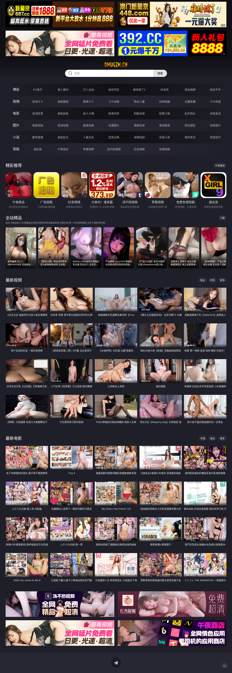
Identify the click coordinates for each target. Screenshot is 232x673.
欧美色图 (88, 125)
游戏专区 (113, 90)
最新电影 (14, 438)
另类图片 (215, 125)
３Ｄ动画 (113, 101)
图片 (16, 125)
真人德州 (63, 90)
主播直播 (190, 101)
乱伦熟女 (190, 113)
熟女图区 (190, 125)
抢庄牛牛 (215, 90)
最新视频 (14, 280)
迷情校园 (139, 137)
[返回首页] (224, 665)
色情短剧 (164, 149)
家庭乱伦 (63, 137)
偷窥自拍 (37, 125)
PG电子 (37, 90)
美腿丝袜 (139, 125)
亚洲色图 (63, 125)
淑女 (212, 438)
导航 (16, 149)
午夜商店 (63, 149)
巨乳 (212, 280)
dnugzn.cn (116, 64)
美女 (202, 280)
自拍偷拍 (63, 101)
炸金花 (164, 90)
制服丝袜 (139, 113)
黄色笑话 (190, 137)
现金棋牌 (190, 90)
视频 (16, 101)
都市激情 (37, 137)
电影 (16, 113)
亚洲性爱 (37, 113)
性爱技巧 (215, 137)
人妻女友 (88, 137)
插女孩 (38, 149)
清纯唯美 (164, 125)
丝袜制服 (164, 101)
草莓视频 (88, 149)
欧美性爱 (113, 113)
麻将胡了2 (139, 90)
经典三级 (164, 113)
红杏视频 (139, 149)
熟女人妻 (139, 101)
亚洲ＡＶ (37, 101)
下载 (222, 217)
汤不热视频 (114, 149)
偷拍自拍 (63, 113)
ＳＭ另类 (215, 101)
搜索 (160, 73)
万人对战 (88, 90)
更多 (222, 280)
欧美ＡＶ (88, 101)
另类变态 (215, 113)
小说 (16, 137)
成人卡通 (88, 113)
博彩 (16, 89)
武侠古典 (113, 137)
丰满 (202, 438)
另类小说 (164, 137)
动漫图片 (113, 125)
